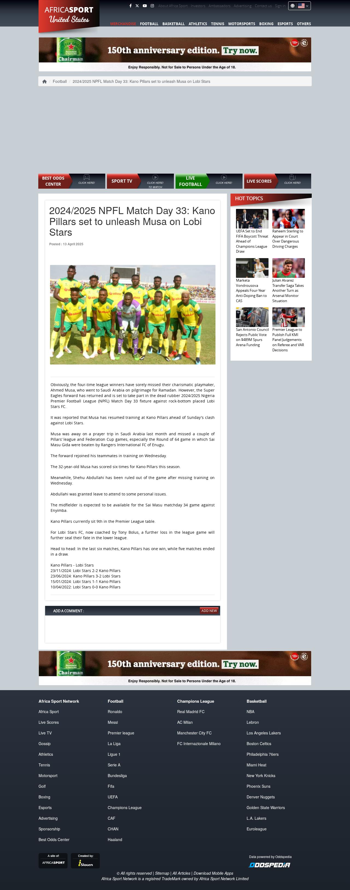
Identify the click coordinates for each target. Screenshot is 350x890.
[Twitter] (137, 5)
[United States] (302, 5)
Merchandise (123, 23)
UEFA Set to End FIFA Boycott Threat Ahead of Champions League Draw (252, 241)
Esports (285, 23)
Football (149, 23)
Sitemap (162, 873)
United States (69, 19)
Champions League (125, 807)
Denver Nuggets (261, 796)
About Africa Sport (173, 5)
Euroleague (257, 828)
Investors (198, 5)
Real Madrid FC (191, 711)
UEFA (113, 796)
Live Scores (49, 722)
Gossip (45, 743)
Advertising (243, 5)
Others (304, 23)
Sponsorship (49, 828)
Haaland (115, 839)
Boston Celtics (259, 743)
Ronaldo (115, 711)
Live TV (45, 733)
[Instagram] (152, 5)
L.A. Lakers (256, 818)
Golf (42, 786)
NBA (250, 711)
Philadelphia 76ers (263, 754)
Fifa (111, 786)
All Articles (181, 873)
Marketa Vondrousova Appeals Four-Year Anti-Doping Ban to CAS (251, 290)
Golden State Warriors (266, 807)
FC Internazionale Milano (199, 743)
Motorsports (241, 23)
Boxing (266, 23)
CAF (111, 818)
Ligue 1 (114, 754)
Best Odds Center (54, 839)
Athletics (198, 23)
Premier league (121, 733)
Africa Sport (49, 711)
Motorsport (48, 775)
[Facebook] (130, 5)
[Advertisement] (175, 130)
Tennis (217, 23)
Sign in (280, 5)
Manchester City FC (194, 733)
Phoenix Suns (258, 786)
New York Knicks (261, 775)
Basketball (173, 23)
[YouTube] (145, 5)
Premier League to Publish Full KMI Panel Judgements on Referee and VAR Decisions (288, 339)
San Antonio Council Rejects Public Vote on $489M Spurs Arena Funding (252, 337)
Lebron (253, 722)
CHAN (113, 828)
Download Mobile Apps (213, 873)
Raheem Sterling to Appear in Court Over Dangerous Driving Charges (287, 239)
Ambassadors (220, 5)
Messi (113, 722)
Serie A (114, 765)
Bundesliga (117, 775)
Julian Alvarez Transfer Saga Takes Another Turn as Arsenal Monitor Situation (288, 290)
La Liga (114, 743)
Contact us (263, 5)
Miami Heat (256, 765)
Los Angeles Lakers (264, 733)
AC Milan (185, 722)
